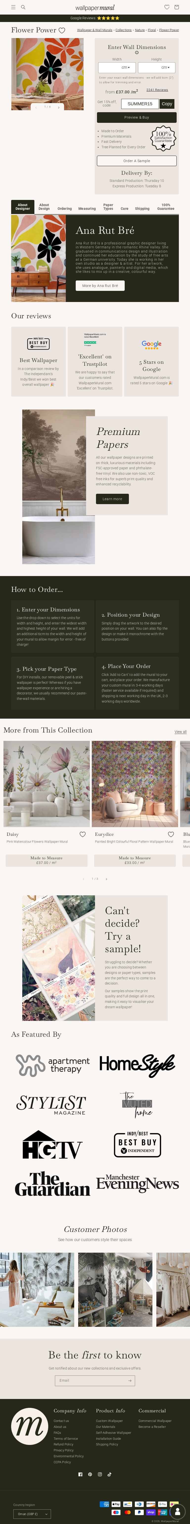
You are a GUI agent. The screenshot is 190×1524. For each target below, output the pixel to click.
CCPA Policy (62, 1462)
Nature (140, 30)
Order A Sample (136, 161)
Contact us (61, 1421)
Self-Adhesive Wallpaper (113, 1433)
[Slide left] (36, 107)
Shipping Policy (107, 1444)
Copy (167, 103)
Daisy (13, 834)
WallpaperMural (170, 1521)
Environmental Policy (69, 1456)
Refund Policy (63, 1444)
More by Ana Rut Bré (100, 286)
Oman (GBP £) (28, 1514)
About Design (44, 207)
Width (117, 59)
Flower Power (169, 30)
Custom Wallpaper (109, 1421)
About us (60, 1427)
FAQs (57, 1433)
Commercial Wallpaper (155, 1421)
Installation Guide (108, 1438)
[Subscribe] (130, 1380)
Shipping (142, 209)
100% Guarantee (166, 207)
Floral (152, 30)
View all (181, 732)
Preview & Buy (136, 117)
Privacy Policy (64, 1450)
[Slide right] (58, 107)
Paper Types (108, 207)
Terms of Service (66, 1438)
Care (124, 209)
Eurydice (104, 834)
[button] (13, 7)
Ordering (65, 209)
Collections (124, 30)
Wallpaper (95, 30)
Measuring (87, 209)
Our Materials (106, 1427)
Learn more (112, 499)
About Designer (23, 207)
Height (156, 59)
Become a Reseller (152, 1427)
